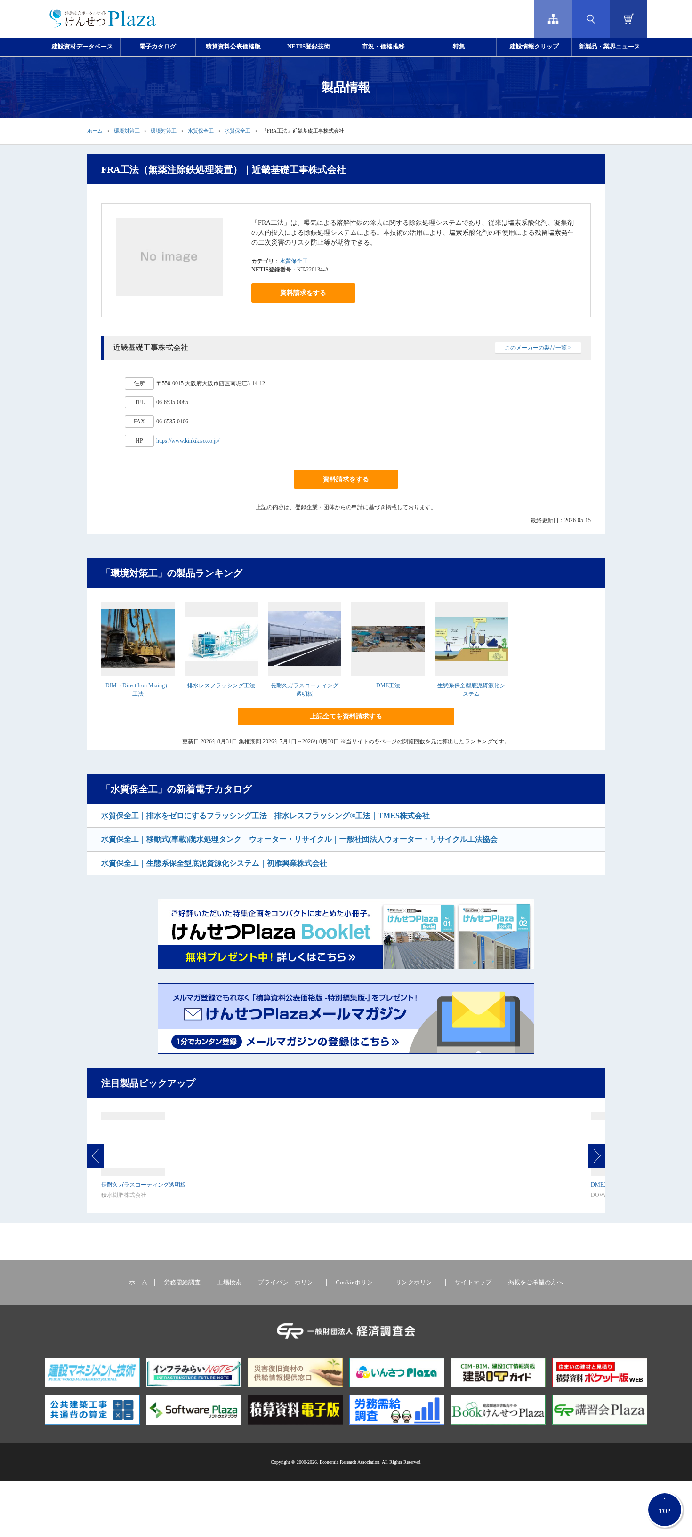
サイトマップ (473, 1282)
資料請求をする (303, 292)
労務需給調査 (182, 1282)
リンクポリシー (416, 1282)
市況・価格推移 (383, 46)
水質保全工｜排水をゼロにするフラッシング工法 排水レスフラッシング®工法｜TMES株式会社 (265, 816)
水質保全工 (201, 131)
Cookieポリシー (357, 1282)
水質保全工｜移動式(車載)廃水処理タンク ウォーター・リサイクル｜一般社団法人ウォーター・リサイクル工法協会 (299, 839)
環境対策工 (127, 131)
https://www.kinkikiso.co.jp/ (187, 441)
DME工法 (388, 685)
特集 (459, 46)
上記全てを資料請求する (346, 716)
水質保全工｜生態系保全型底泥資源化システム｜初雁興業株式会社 (214, 863)
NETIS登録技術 (308, 46)
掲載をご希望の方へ (535, 1282)
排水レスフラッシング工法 (221, 685)
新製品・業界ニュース (609, 46)
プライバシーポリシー (288, 1282)
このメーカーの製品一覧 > (538, 347)
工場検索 (229, 1282)
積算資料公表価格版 (233, 46)
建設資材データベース (82, 46)
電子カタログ (157, 46)
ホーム (95, 131)
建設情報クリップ (534, 46)
